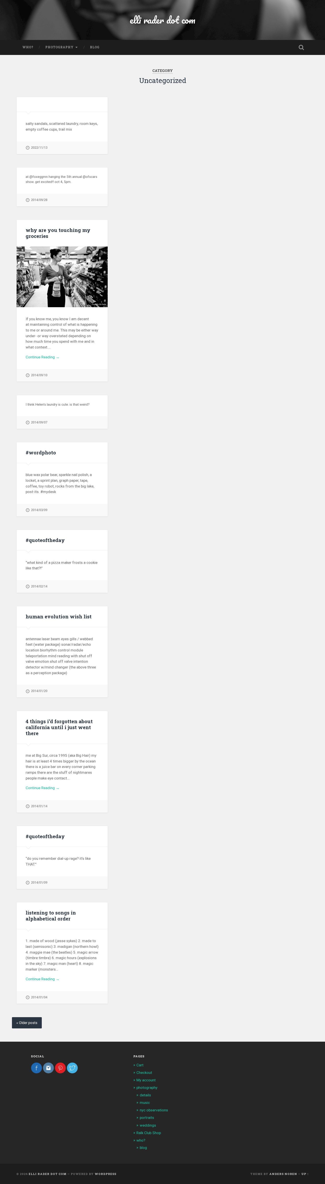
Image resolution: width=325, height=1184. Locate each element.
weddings (148, 1125)
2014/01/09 (39, 883)
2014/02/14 (39, 586)
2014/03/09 (39, 510)
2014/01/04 (39, 997)
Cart (139, 1065)
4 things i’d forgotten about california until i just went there (59, 727)
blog (94, 47)
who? (27, 47)
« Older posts (26, 1023)
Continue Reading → (42, 357)
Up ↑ (305, 1174)
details (145, 1095)
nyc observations (154, 1110)
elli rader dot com (162, 20)
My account (146, 1080)
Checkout (144, 1072)
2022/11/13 (39, 148)
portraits (147, 1117)
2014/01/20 (39, 691)
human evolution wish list (59, 616)
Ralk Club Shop (148, 1133)
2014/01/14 (39, 806)
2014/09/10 (39, 375)
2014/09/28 (39, 200)
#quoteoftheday (45, 540)
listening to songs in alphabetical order (51, 915)
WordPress (105, 1174)
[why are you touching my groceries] (62, 277)
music (145, 1102)
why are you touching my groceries (58, 233)
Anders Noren (283, 1174)
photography (59, 47)
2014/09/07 (39, 422)
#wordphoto (41, 452)
